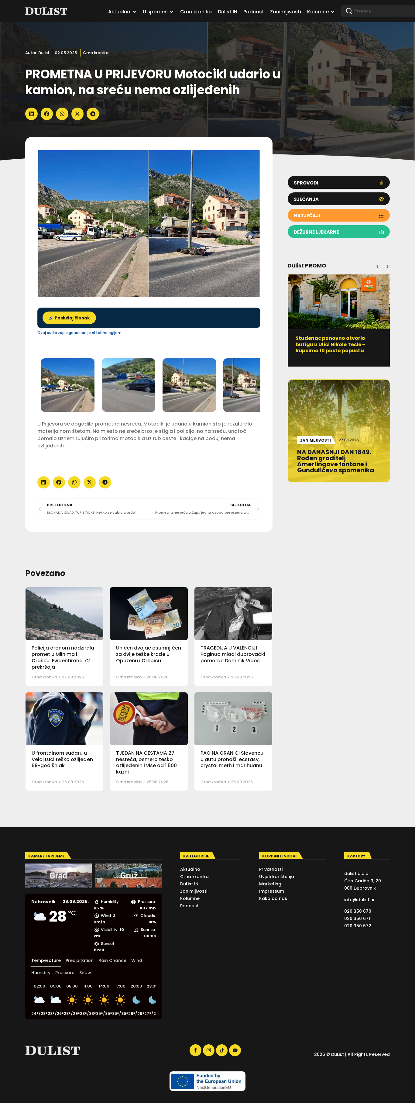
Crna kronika (95, 53)
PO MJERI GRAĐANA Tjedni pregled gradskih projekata (332, 341)
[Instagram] (208, 1050)
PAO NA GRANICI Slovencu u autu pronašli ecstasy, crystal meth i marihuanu (232, 759)
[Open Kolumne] (332, 12)
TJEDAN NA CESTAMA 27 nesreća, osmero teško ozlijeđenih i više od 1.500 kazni (146, 762)
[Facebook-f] (195, 1050)
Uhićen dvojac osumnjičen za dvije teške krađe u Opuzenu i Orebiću (148, 654)
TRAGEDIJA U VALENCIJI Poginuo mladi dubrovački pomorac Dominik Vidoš (233, 654)
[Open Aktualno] (134, 12)
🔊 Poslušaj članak (69, 318)
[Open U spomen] (171, 12)
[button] (31, 114)
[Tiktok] (222, 1050)
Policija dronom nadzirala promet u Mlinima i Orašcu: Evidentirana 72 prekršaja (63, 657)
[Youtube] (235, 1050)
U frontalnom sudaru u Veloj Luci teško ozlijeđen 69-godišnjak (62, 759)
